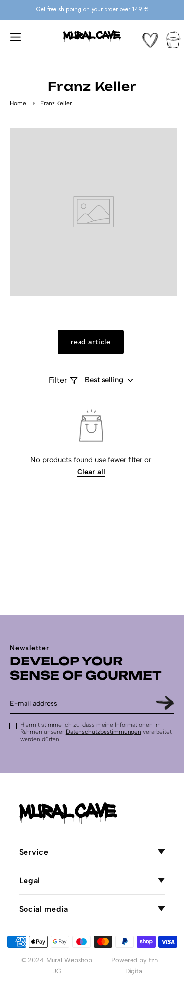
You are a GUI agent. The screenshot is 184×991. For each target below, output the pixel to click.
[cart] (173, 39)
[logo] (92, 36)
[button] (15, 36)
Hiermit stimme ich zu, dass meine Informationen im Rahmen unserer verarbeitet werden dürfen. (96, 732)
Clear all (91, 471)
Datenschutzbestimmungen (103, 731)
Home (18, 103)
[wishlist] (150, 40)
